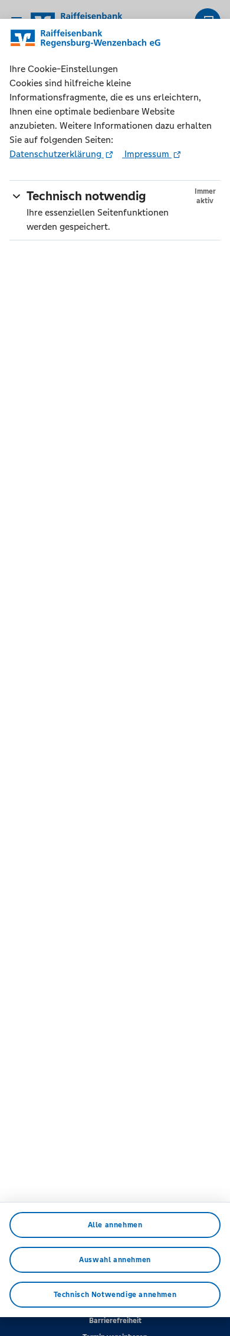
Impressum (147, 153)
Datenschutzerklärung (56, 153)
